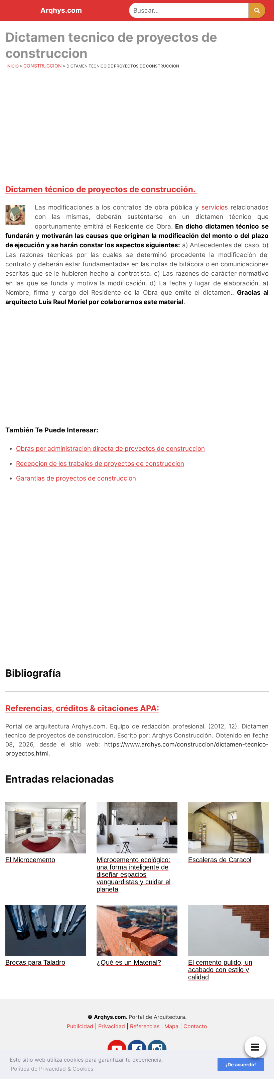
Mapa (171, 1026)
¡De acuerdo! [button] (241, 1064)
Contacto (195, 1026)
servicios (214, 207)
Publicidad (80, 1026)
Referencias (144, 1026)
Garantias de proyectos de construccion (76, 478)
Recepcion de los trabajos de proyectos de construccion (100, 463)
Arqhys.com (61, 10)
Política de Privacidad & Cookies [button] (52, 1068)
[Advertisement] (137, 126)
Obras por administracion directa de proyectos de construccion (110, 448)
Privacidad (111, 1026)
